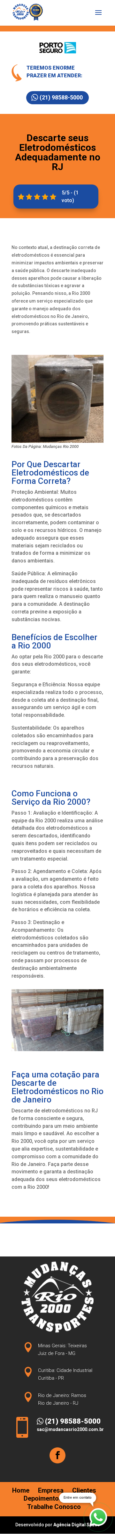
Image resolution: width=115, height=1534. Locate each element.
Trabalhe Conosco (54, 1507)
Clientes (84, 1490)
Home (20, 1490)
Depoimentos (43, 1498)
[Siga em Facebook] (57, 1455)
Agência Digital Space (76, 1524)
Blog (77, 1498)
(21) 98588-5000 (61, 97)
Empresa (51, 1490)
